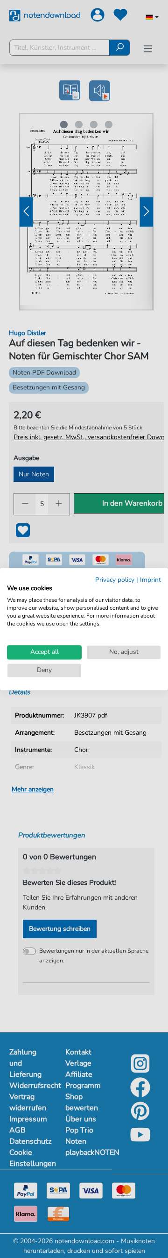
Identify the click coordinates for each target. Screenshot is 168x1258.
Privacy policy (114, 579)
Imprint (150, 579)
